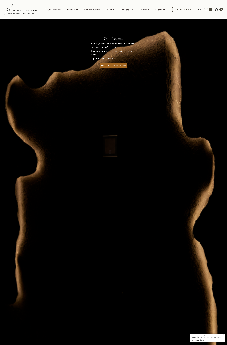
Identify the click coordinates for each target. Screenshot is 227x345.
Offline (109, 9)
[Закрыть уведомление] (224, 335)
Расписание (72, 9)
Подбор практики (53, 9)
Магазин (143, 9)
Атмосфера (125, 9)
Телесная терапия (91, 9)
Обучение (160, 9)
